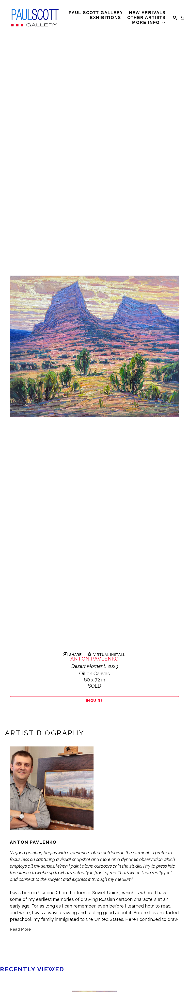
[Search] (175, 18)
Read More (20, 929)
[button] (149, 22)
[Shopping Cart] (182, 18)
